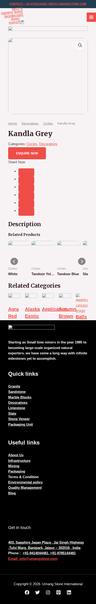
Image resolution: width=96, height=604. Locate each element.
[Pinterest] (58, 592)
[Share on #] (26, 172)
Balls (81, 316)
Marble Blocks (19, 397)
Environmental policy (25, 482)
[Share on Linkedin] (26, 196)
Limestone (16, 408)
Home (12, 123)
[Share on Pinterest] (26, 204)
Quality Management (25, 488)
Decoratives (30, 123)
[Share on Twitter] (26, 180)
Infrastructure (19, 461)
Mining (13, 466)
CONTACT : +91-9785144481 (28, 4)
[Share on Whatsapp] (26, 212)
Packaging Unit (20, 424)
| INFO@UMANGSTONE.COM (66, 4)
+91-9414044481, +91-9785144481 (49, 553)
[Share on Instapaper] (26, 188)
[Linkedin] (69, 592)
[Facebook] (27, 592)
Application (54, 309)
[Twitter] (37, 592)
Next (82, 261)
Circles (48, 123)
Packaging (16, 471)
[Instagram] (48, 592)
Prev (14, 261)
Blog (12, 493)
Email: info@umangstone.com (32, 559)
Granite (14, 386)
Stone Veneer (19, 419)
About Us (16, 455)
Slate (12, 413)
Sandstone (17, 392)
